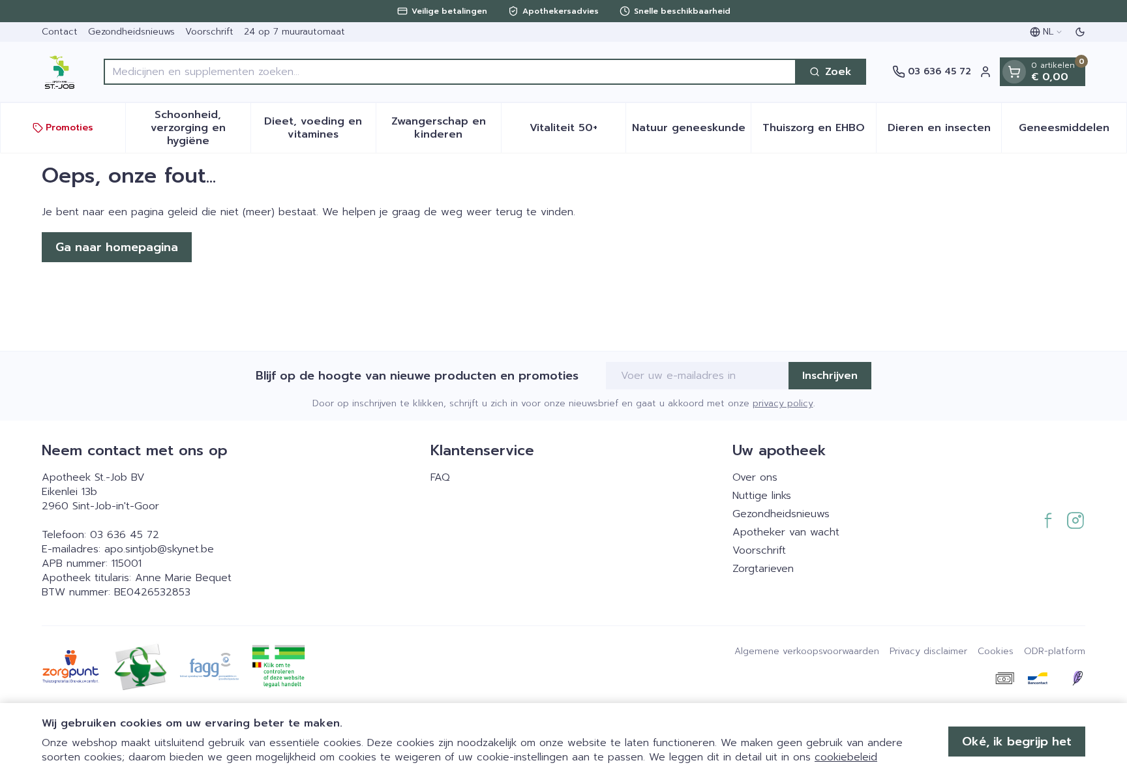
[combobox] (450, 72)
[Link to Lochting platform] (1077, 678)
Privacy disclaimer (928, 651)
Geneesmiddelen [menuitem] (1072, 131)
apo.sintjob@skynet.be (159, 549)
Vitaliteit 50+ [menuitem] (577, 131)
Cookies (996, 651)
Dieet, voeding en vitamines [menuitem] (319, 127)
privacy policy (783, 403)
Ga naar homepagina (116, 247)
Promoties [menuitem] (69, 127)
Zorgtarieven (763, 569)
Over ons (754, 477)
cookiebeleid (846, 757)
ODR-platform (1054, 651)
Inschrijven (830, 375)
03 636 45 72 (124, 535)
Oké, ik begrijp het (1017, 741)
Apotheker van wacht (785, 532)
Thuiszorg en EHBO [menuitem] (819, 131)
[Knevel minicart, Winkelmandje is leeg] (1014, 71)
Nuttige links (761, 495)
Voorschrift (209, 31)
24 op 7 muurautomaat (294, 31)
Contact (60, 31)
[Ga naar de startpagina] (60, 71)
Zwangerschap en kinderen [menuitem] (446, 127)
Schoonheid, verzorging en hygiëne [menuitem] (200, 128)
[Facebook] (1048, 520)
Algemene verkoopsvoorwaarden (806, 651)
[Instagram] (1075, 520)
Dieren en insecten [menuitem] (944, 131)
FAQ (440, 477)
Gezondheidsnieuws (131, 31)
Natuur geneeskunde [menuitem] (691, 131)
